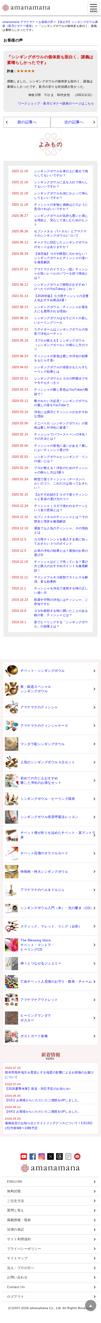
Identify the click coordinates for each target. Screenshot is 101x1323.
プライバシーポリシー (24, 1249)
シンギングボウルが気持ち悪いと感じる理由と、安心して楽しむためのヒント (61, 220)
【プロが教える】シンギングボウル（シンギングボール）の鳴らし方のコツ (61, 345)
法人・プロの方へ (20, 1268)
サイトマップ (17, 1258)
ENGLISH (14, 1181)
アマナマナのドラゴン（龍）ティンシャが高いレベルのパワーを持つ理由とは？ (61, 273)
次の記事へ (74, 122)
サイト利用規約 (19, 1239)
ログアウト (15, 1296)
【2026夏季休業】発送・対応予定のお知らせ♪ (38, 1088)
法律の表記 (15, 1229)
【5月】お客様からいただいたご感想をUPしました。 (43, 1100)
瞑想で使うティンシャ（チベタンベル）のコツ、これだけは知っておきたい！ (61, 483)
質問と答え (15, 1210)
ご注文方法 (15, 1201)
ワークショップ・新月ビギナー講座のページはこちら (56, 103)
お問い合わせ (17, 1277)
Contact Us (16, 1287)
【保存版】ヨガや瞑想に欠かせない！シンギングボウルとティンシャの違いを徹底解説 (61, 258)
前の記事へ (27, 122)
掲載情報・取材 (19, 1220)
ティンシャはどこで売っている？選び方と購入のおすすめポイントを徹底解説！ (61, 566)
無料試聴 (14, 1191)
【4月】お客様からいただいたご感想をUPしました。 (43, 1111)
